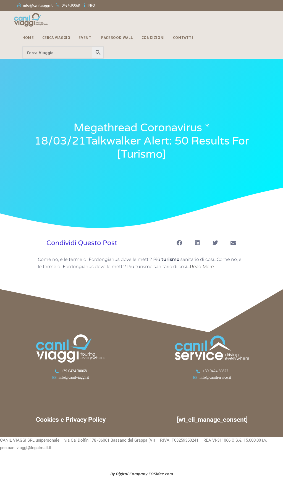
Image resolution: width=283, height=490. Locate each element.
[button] (179, 243)
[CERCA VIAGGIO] (63, 52)
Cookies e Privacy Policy (71, 419)
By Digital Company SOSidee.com (141, 473)
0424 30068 (71, 5)
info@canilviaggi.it (38, 5)
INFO (91, 5)
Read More (202, 266)
